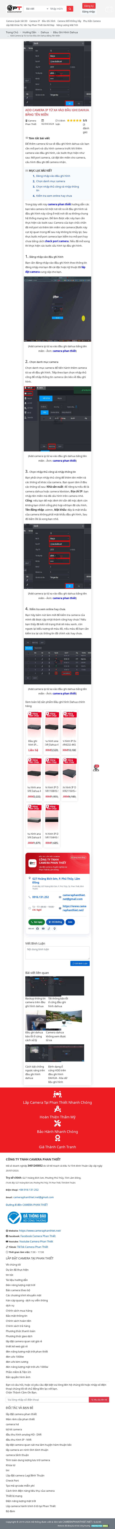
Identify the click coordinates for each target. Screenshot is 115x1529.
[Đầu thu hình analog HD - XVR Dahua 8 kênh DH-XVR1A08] (34, 817)
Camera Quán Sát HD (16, 21)
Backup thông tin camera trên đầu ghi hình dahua (35, 1002)
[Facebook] (37, 928)
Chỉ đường (57, 922)
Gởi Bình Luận (81, 963)
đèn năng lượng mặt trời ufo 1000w (27, 1367)
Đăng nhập (88, 11)
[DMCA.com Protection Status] (100, 1525)
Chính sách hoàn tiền (18, 1321)
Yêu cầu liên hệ (100, 1399)
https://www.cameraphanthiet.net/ (74, 908)
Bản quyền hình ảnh (18, 1377)
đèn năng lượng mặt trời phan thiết (27, 1351)
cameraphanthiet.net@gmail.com (74, 897)
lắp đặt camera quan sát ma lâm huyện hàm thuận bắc (39, 1444)
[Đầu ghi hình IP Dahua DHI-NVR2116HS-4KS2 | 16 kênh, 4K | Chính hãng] (69, 771)
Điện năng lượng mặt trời (21, 1501)
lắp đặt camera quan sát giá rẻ (24, 1341)
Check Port (12, 1480)
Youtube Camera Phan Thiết (36, 1241)
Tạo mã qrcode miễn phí (20, 1485)
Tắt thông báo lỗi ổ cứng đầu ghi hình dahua (58, 1002)
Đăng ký (89, 6)
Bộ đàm (10, 1511)
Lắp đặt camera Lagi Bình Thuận (25, 1475)
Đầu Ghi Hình (48, 21)
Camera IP (34, 21)
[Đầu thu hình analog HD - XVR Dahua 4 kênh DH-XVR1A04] (34, 771)
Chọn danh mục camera (50, 181)
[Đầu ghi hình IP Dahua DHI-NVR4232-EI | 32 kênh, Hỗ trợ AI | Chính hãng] (34, 724)
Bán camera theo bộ (18, 1290)
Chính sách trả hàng (18, 1326)
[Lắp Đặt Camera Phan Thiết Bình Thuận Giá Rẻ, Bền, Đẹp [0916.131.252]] (14, 8)
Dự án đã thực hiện (17, 1269)
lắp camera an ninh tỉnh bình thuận (27, 1450)
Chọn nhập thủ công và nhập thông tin (57, 188)
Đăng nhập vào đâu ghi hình (53, 176)
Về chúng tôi (13, 1264)
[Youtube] (43, 928)
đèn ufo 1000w (15, 1356)
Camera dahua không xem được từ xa (56, 1036)
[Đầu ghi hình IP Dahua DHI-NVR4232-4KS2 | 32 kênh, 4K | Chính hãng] (69, 724)
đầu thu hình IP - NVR (18, 1439)
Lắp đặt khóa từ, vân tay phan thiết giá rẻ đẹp (30, 25)
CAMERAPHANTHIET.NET (77, 1521)
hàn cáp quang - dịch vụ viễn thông (27, 1300)
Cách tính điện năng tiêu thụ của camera (30, 1490)
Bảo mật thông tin (16, 1315)
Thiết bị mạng (14, 1496)
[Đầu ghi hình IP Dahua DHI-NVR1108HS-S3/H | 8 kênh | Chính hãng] (51, 771)
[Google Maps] (54, 928)
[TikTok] (48, 928)
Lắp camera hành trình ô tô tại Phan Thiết (31, 1506)
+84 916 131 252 (29, 1189)
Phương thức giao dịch (19, 1336)
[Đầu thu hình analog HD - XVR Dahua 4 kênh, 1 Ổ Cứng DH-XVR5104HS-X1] (51, 724)
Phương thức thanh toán (20, 1331)
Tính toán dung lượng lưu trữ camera (28, 1460)
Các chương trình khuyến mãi (23, 1295)
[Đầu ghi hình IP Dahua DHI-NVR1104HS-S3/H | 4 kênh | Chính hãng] (51, 817)
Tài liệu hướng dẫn (17, 1280)
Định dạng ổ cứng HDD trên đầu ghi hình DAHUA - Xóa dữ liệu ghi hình (57, 1074)
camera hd (12, 1424)
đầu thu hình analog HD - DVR (23, 1434)
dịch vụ (10, 1305)
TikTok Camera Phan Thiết (32, 1247)
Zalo (70, 922)
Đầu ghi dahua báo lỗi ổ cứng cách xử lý (34, 1036)
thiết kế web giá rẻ (17, 1346)
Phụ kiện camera (92, 21)
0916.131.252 (40, 897)
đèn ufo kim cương (17, 1361)
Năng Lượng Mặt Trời (67, 25)
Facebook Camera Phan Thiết (38, 1236)
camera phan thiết (59, 204)
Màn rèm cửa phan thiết (20, 1419)
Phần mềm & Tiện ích (18, 1372)
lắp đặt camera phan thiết (21, 1414)
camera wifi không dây (69, 21)
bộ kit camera (14, 1429)
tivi (7, 1470)
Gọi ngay (38, 922)
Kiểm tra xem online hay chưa (54, 195)
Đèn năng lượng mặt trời (20, 1285)
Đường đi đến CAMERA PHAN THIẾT (27, 1204)
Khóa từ (10, 1465)
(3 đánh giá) (86, 128)
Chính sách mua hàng (19, 1310)
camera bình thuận (17, 1455)
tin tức (9, 1275)
